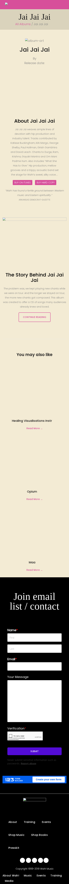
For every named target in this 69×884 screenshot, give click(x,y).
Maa (32, 562)
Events (46, 822)
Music (28, 875)
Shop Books (39, 835)
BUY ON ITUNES (22, 182)
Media (9, 881)
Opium (32, 491)
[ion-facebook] (22, 860)
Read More (33, 428)
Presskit (13, 848)
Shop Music (16, 835)
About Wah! (11, 875)
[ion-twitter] (28, 860)
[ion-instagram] (34, 860)
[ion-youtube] (40, 860)
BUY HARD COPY (46, 182)
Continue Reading (34, 317)
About (12, 822)
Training (29, 822)
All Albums (23, 24)
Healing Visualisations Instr (32, 421)
